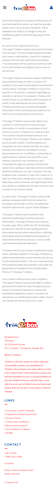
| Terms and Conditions (17, 421)
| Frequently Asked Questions (20, 414)
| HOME (8, 433)
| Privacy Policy (12, 418)
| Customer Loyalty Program (19, 410)
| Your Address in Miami (17, 429)
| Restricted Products (16, 425)
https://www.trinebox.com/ (19, 470)
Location (9, 463)
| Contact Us (11, 482)
